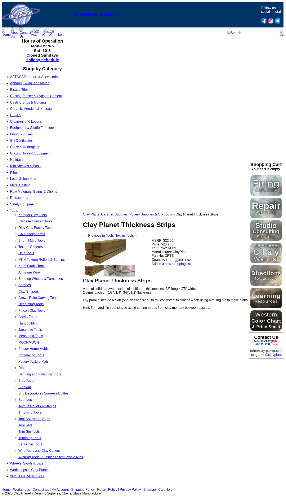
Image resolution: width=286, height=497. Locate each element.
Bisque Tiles (19, 89)
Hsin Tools (26, 253)
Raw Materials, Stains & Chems (33, 191)
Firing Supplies (21, 134)
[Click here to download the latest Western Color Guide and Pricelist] (266, 329)
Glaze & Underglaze (25, 147)
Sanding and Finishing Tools (39, 374)
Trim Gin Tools (29, 431)
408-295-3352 (262, 344)
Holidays (16, 159)
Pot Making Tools (31, 355)
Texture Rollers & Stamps (37, 406)
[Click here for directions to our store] (266, 284)
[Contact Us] (25, 36)
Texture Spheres (30, 247)
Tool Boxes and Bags (34, 419)
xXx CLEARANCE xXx (27, 476)
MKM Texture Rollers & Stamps (41, 259)
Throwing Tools (29, 412)
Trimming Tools (29, 438)
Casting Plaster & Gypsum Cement (36, 96)
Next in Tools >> (126, 235)
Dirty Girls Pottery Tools (35, 228)
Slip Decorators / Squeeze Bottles (43, 393)
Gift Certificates (21, 140)
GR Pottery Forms (31, 234)
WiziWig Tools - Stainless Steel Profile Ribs (50, 457)
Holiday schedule (42, 60)
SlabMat (24, 387)
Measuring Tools (30, 336)
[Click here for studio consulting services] (266, 239)
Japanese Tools (30, 329)
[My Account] (37, 34)
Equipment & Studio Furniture (32, 128)
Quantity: (158, 259)
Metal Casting (20, 185)
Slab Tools (26, 380)
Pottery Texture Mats (33, 361)
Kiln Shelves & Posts (25, 166)
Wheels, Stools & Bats (26, 463)
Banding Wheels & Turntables (40, 278)
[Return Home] (21, 24)
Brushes (24, 285)
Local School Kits (23, 178)
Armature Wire (29, 272)
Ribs (21, 368)
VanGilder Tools (30, 444)
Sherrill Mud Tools (31, 240)
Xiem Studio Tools (31, 266)
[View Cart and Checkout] (53, 34)
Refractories (19, 198)
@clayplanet (274, 355)
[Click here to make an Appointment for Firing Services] (266, 194)
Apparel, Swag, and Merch (29, 83)
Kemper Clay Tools (32, 215)
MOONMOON (28, 342)
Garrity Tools (27, 317)
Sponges (25, 399)
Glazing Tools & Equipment (30, 153)
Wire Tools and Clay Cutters (39, 450)
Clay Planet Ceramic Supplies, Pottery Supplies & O (121, 214)
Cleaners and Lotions (26, 121)
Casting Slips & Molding (28, 102)
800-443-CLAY (262, 341)
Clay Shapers (28, 291)
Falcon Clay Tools (31, 310)
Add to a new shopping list (171, 264)
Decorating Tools (31, 304)
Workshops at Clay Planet (29, 470)
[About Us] (15, 36)
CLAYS (15, 115)
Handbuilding (28, 323)
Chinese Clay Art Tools (35, 221)
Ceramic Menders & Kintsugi (31, 108)
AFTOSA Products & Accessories (34, 77)
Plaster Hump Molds (33, 348)
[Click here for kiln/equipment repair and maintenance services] (266, 217)
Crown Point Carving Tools (38, 298)
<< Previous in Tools (99, 235)
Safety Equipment (23, 204)
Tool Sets (25, 425)
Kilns (14, 172)
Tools (14, 210)
